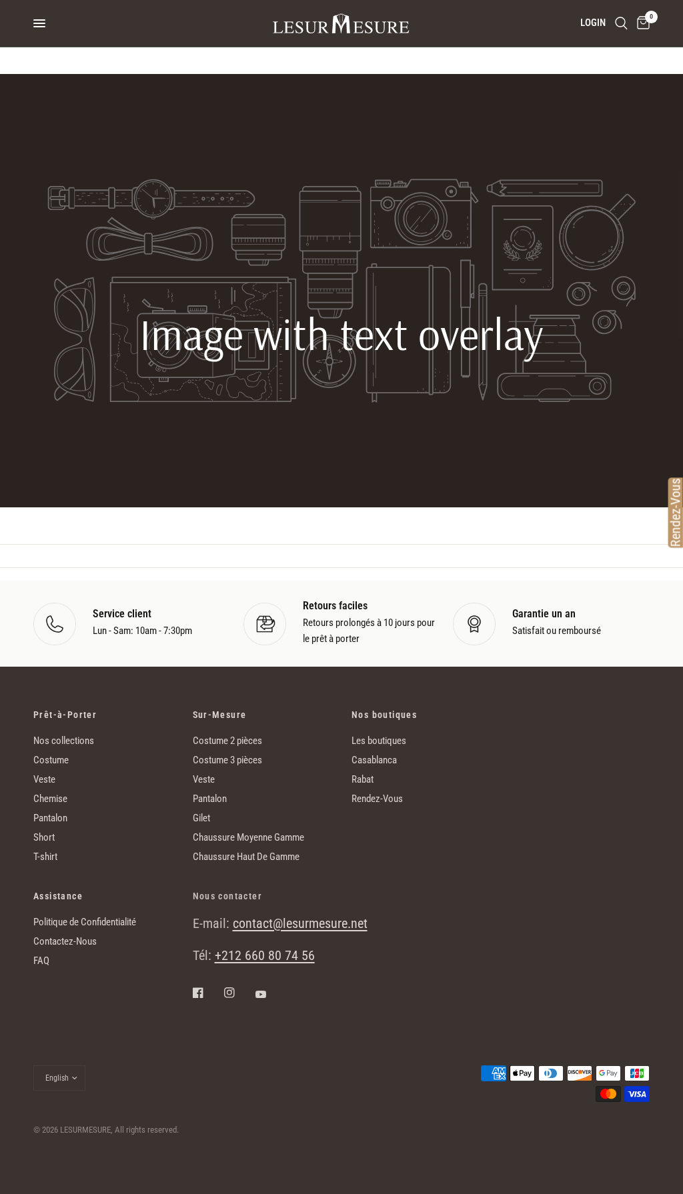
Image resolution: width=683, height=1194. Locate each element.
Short (44, 837)
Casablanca (374, 760)
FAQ (41, 961)
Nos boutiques (384, 714)
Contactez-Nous (65, 941)
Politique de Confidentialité (84, 922)
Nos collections (63, 741)
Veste (44, 779)
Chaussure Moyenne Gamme (248, 837)
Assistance (58, 896)
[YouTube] (270, 994)
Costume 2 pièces (227, 741)
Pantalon (50, 818)
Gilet (201, 818)
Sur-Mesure (220, 714)
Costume (51, 760)
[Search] (621, 23)
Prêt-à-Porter (65, 714)
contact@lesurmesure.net (300, 923)
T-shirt (45, 857)
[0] (641, 23)
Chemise (50, 799)
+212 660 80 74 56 (265, 955)
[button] (341, 438)
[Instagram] (238, 992)
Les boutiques (379, 741)
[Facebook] (207, 992)
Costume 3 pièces (227, 760)
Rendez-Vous (377, 799)
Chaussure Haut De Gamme (246, 857)
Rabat (363, 779)
